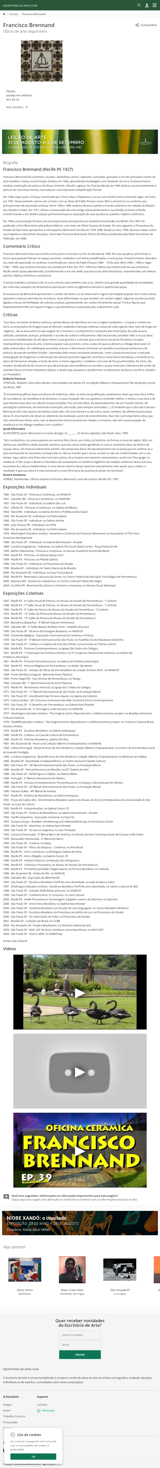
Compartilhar (148, 25)
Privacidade (10, 1422)
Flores (10, 91)
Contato (42, 1404)
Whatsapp (48, 1410)
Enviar (80, 1355)
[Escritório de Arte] (20, 5)
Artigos (7, 1404)
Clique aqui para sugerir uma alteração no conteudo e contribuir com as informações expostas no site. (74, 1197)
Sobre (6, 1410)
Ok (33, 1456)
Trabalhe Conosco (14, 1416)
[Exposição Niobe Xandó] (80, 1234)
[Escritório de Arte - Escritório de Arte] (21, 1369)
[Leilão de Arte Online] (80, 153)
